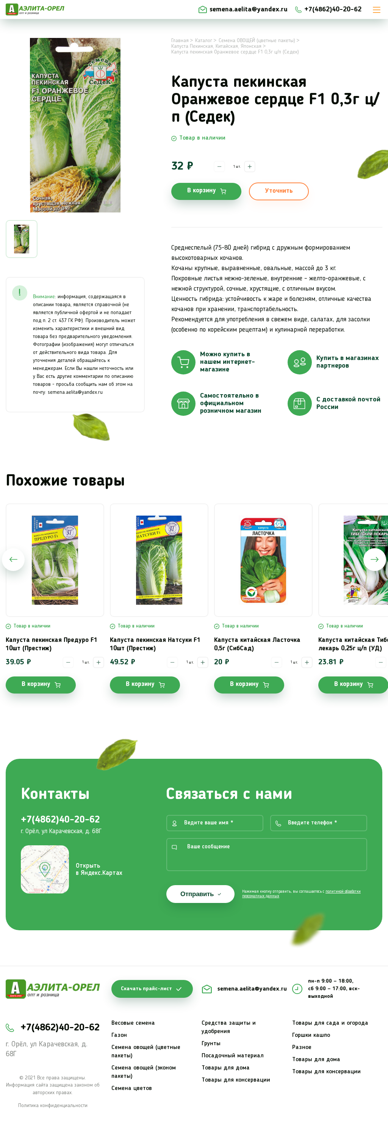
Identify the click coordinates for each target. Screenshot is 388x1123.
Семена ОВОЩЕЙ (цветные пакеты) (257, 40)
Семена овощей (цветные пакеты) (145, 1051)
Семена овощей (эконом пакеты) (143, 1072)
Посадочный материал (233, 1056)
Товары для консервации (236, 1080)
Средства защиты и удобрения (229, 1027)
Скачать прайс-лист (146, 988)
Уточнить (279, 191)
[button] (13, 559)
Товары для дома (226, 1068)
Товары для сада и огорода (330, 1023)
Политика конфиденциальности (53, 1105)
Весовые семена (133, 1023)
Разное (301, 1047)
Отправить (197, 894)
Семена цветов (131, 1088)
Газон (119, 1035)
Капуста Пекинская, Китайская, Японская (216, 46)
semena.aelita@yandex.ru (249, 9)
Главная (180, 40)
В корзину (201, 190)
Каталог (203, 40)
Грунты (211, 1044)
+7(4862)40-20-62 (332, 9)
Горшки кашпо (311, 1035)
